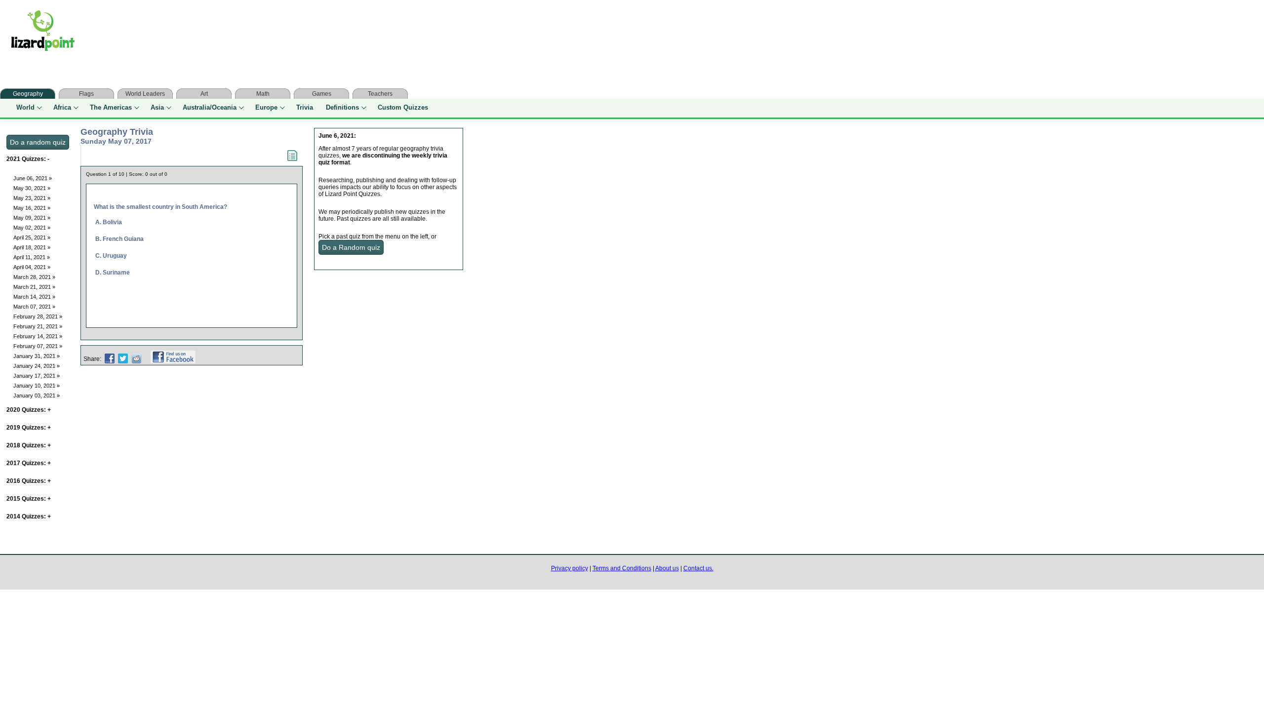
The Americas (111, 107)
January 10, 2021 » (36, 386)
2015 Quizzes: (28, 498)
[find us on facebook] (173, 359)
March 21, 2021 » (34, 287)
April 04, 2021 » (31, 267)
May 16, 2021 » (31, 208)
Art (204, 93)
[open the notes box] (292, 159)
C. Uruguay (111, 255)
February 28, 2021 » (37, 316)
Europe (266, 107)
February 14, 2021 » (37, 336)
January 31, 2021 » (36, 356)
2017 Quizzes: (28, 463)
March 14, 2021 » (34, 297)
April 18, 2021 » (31, 247)
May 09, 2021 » (31, 218)
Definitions (342, 107)
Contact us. (698, 568)
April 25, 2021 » (31, 237)
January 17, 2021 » (36, 376)
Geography (28, 93)
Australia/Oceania (210, 107)
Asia (157, 107)
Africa (62, 107)
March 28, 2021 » (34, 277)
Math (263, 93)
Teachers (380, 93)
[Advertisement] (280, 33)
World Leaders (145, 93)
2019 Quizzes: (28, 427)
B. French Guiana (119, 239)
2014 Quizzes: (28, 516)
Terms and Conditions (621, 568)
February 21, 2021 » (37, 326)
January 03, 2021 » (36, 395)
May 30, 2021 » (31, 188)
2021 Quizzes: (27, 159)
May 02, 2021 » (31, 228)
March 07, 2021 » (34, 307)
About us (667, 568)
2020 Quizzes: (28, 409)
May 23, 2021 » (31, 198)
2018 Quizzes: (28, 445)
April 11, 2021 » (31, 257)
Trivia (304, 107)
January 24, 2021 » (36, 366)
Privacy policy (569, 568)
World (25, 107)
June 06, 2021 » (32, 178)
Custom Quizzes (403, 107)
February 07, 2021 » (37, 346)
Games (321, 93)
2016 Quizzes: (28, 480)
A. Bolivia (108, 222)
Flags (86, 93)
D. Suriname (112, 272)
